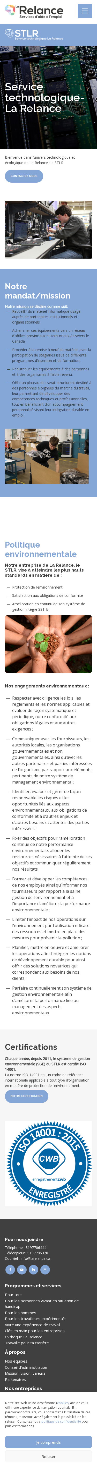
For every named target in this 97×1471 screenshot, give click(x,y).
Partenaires (15, 1379)
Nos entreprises (23, 1388)
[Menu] (85, 11)
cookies (63, 1403)
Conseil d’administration (26, 1367)
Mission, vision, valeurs (25, 1373)
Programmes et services (33, 1285)
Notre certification (27, 1096)
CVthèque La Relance (23, 1336)
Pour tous (14, 1294)
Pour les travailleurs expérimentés (35, 1318)
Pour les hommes (20, 1312)
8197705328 (37, 1253)
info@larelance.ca (35, 1258)
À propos (15, 1352)
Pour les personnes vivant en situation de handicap (42, 1303)
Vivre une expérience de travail (32, 1324)
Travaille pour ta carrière (27, 1342)
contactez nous (24, 176)
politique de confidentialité (61, 1421)
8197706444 (36, 1247)
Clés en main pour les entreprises (35, 1330)
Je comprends (48, 1442)
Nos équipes (16, 1361)
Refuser (48, 1456)
